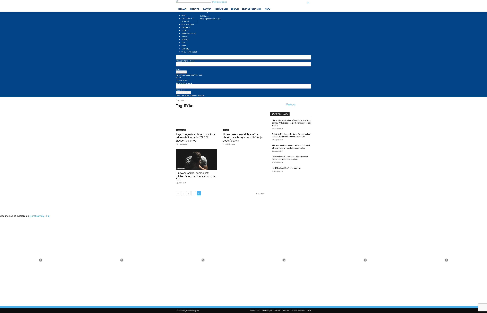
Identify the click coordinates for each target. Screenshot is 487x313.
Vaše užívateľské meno (185, 61)
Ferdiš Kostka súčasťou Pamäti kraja (286, 168)
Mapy (267, 9)
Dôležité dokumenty (281, 311)
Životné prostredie (251, 9)
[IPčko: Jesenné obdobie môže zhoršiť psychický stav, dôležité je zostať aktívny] (243, 121)
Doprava (182, 9)
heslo (178, 69)
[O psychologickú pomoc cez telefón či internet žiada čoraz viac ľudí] (196, 159)
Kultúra (207, 9)
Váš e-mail (180, 90)
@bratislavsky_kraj (39, 215)
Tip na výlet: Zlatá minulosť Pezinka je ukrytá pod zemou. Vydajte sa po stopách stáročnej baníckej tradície (291, 122)
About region (267, 311)
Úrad (183, 15)
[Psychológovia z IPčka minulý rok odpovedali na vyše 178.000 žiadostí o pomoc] (196, 121)
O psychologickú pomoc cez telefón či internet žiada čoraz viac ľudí (196, 176)
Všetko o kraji (255, 311)
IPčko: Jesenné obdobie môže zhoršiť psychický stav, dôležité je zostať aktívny (242, 137)
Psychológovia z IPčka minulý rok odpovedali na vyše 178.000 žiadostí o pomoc (195, 137)
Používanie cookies (298, 311)
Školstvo (194, 9)
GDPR (178, 77)
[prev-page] (178, 193)
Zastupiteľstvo (187, 18)
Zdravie (235, 9)
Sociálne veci (221, 9)
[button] (308, 3)
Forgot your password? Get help (189, 75)
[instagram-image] (40, 260)
